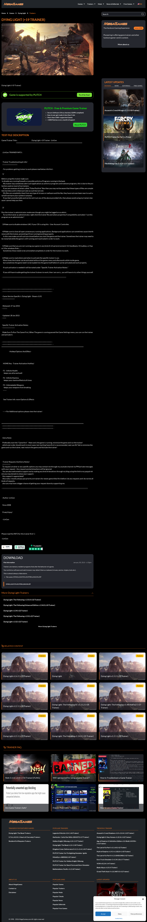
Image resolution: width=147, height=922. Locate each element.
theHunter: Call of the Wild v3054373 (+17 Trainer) (71, 837)
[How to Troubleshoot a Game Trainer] (121, 768)
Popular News (58, 900)
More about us (123, 44)
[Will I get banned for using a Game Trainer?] (73, 768)
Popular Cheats (58, 896)
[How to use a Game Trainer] (121, 798)
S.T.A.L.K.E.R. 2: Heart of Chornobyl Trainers (24, 837)
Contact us (12, 888)
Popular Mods (58, 892)
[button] (143, 899)
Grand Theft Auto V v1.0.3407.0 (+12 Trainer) (113, 871)
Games (11, 13)
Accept (103, 914)
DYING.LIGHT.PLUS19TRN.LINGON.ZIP (18, 584)
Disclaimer (12, 892)
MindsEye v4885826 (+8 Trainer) (64, 857)
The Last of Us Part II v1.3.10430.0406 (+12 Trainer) (115, 855)
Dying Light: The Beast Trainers (20, 833)
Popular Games (58, 884)
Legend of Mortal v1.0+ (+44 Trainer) (66, 833)
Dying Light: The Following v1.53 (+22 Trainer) (22, 616)
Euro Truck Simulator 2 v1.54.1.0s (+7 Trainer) (113, 859)
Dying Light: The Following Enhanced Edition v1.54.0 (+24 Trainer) (29, 605)
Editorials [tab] (126, 86)
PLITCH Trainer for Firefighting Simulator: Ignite (70, 853)
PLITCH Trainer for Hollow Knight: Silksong (68, 861)
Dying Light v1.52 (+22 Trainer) (16, 622)
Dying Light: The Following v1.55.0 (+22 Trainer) (22, 600)
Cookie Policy (118, 918)
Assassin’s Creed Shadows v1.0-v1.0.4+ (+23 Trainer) (115, 833)
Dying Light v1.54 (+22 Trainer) (16, 611)
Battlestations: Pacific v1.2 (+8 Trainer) (66, 869)
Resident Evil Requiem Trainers (20, 841)
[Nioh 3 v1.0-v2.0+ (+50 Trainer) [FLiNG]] (26, 768)
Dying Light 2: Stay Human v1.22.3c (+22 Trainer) (114, 837)
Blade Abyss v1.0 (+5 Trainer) (107, 867)
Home (4, 13)
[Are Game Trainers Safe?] (26, 798)
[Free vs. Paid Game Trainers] (73, 798)
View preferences (136, 914)
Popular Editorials (59, 904)
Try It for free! (84, 95)
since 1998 (138, 28)
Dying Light (22, 13)
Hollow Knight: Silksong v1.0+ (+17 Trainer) (68, 841)
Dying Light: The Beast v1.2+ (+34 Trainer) (67, 845)
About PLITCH (80, 125)
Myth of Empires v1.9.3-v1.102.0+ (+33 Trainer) (113, 851)
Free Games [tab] (138, 86)
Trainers (33, 13)
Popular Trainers (59, 888)
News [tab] (117, 86)
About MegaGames (15, 884)
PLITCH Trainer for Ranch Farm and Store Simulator (71, 865)
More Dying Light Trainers (47, 626)
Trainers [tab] (107, 86)
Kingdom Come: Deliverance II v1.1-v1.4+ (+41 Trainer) (72, 849)
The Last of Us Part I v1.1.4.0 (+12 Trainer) (111, 847)
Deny (120, 914)
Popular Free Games (60, 908)
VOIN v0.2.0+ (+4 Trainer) (106, 863)
